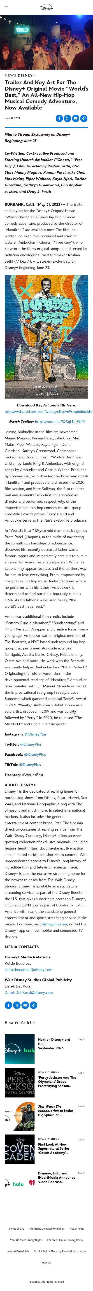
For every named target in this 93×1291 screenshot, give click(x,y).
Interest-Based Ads (18, 1251)
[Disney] (46, 7)
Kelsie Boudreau (28, 963)
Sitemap (46, 1262)
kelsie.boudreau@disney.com (28, 970)
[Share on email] (75, 118)
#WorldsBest (24, 775)
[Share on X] (67, 118)
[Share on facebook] (59, 118)
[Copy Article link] (83, 118)
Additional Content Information (46, 1228)
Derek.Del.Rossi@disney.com (29, 992)
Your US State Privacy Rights (26, 1240)
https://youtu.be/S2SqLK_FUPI (60, 422)
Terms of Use (16, 1228)
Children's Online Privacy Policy (65, 1240)
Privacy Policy (76, 1228)
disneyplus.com (54, 924)
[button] (6, 7)
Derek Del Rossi (38, 986)
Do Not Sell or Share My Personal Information (60, 1251)
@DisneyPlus (35, 734)
